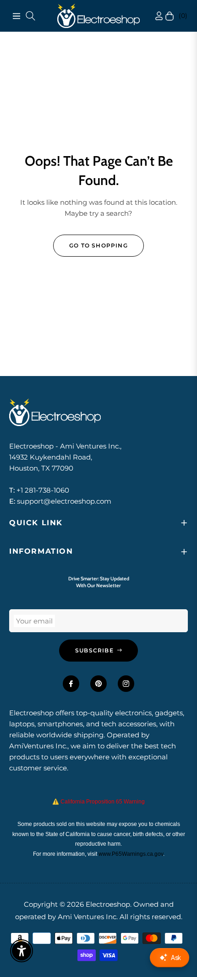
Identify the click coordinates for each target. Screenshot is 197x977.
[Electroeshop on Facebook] (71, 683)
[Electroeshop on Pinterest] (98, 683)
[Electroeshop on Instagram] (126, 683)
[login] (150, 16)
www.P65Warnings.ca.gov (130, 854)
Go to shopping (98, 245)
